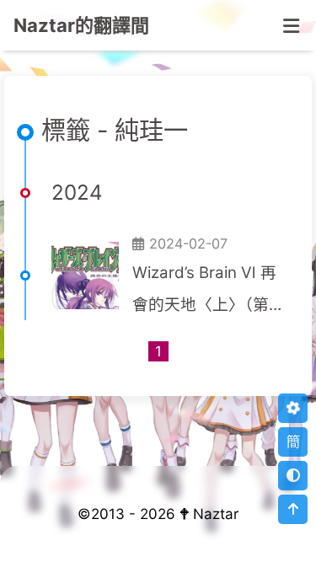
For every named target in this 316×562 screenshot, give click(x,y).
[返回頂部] (293, 509)
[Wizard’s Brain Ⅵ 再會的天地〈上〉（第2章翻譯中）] (85, 275)
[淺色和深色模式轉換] (293, 475)
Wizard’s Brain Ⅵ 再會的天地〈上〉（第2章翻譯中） (205, 291)
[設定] (293, 408)
